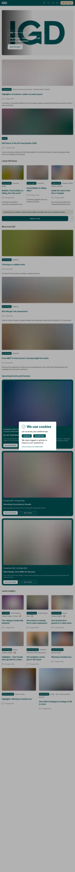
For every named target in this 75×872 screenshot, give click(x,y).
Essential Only (39, 436)
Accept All (27, 436)
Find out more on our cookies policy (32, 446)
